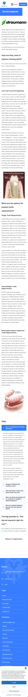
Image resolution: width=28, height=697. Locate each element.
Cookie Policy (9, 694)
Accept (14, 682)
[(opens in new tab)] (14, 22)
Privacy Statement (17, 694)
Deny (14, 687)
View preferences (14, 691)
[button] (25, 668)
